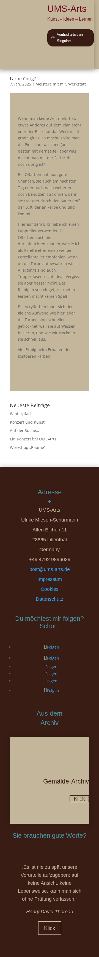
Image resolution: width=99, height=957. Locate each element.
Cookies (50, 589)
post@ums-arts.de (49, 569)
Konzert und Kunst (27, 422)
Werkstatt (77, 84)
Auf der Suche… (24, 430)
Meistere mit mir (50, 84)
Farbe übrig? (23, 79)
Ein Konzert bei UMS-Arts (33, 439)
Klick (79, 799)
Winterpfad (20, 413)
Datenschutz (49, 599)
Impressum (49, 579)
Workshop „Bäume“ (27, 447)
